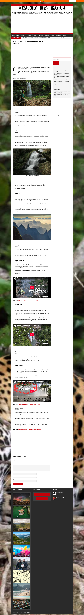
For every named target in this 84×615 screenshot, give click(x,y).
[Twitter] (62, 5)
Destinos (23, 35)
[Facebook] (60, 5)
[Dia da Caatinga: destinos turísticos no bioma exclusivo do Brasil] (21, 525)
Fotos (35, 35)
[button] (12, 33)
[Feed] (72, 5)
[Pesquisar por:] (65, 37)
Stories (47, 35)
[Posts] (56, 63)
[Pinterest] (68, 5)
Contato (65, 35)
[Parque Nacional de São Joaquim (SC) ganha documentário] (21, 538)
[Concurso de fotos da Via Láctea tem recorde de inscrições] (21, 499)
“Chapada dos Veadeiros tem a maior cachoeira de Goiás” (29, 300)
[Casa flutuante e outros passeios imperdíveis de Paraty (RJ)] (21, 512)
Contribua (58, 35)
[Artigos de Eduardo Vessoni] (54, 499)
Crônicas (41, 35)
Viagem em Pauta (16, 46)
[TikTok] (70, 5)
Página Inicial (15, 35)
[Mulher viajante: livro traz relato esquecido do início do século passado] (21, 576)
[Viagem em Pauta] (42, 13)
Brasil (22, 46)
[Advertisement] (42, 24)
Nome (14, 472)
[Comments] (68, 63)
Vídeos (29, 35)
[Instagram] (64, 5)
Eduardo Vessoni (60, 497)
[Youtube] (66, 5)
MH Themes (28, 612)
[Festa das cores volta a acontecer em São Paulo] (21, 551)
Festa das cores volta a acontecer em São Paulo (61, 79)
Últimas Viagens (25, 46)
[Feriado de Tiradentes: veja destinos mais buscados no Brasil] (21, 589)
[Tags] (62, 63)
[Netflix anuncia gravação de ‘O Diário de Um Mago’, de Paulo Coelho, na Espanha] (21, 563)
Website (14, 479)
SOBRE (52, 35)
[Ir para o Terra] (42, 1)
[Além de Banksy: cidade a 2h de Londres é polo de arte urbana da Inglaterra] (21, 602)
